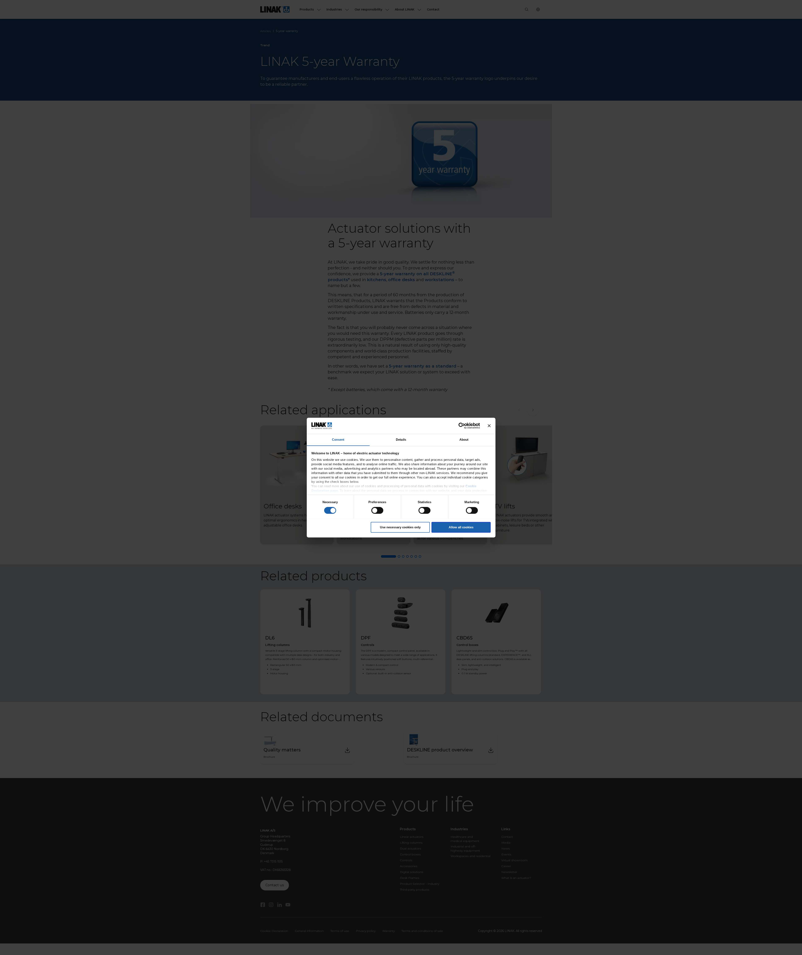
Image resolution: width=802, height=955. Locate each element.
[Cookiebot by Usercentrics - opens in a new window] (461, 425)
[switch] (377, 510)
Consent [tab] (338, 439)
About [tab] (464, 439)
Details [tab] (401, 439)
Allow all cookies (461, 527)
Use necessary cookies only (400, 527)
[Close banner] (489, 425)
